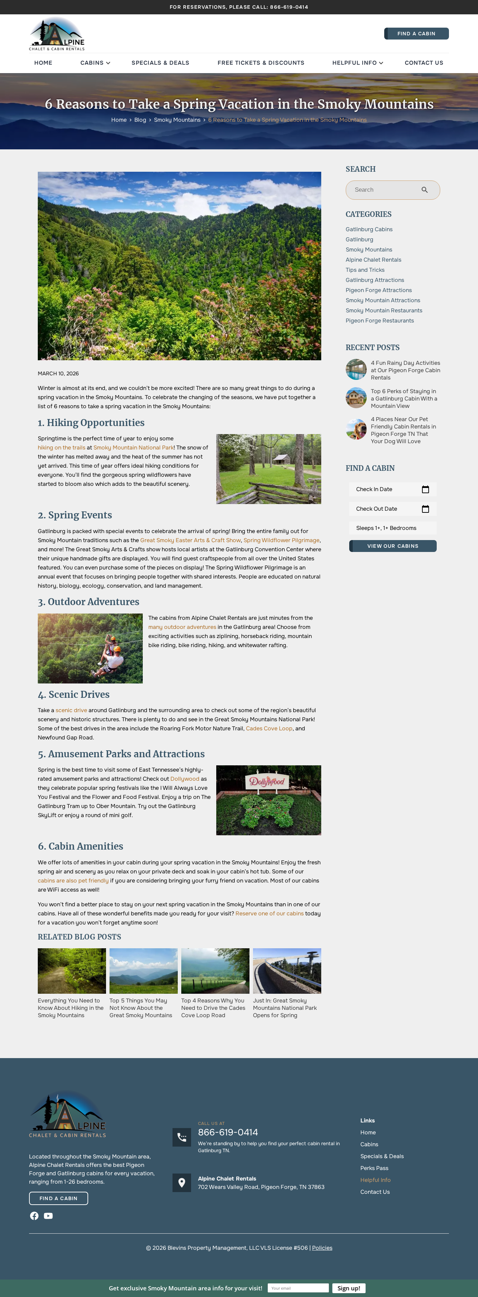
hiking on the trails (61, 447)
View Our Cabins (393, 546)
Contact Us (424, 62)
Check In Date (393, 489)
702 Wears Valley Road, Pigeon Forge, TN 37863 (261, 1187)
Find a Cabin (59, 1198)
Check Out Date (393, 509)
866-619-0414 (289, 7)
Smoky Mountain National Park (133, 447)
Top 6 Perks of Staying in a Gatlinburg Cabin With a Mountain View (404, 399)
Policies (322, 1248)
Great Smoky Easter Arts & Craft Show (190, 540)
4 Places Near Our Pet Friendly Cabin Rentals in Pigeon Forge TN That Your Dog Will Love (403, 430)
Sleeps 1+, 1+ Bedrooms (386, 528)
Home (43, 62)
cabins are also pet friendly (73, 880)
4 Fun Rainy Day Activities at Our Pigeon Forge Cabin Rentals (405, 370)
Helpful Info (354, 62)
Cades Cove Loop (269, 728)
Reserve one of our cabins (270, 913)
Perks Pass (374, 1168)
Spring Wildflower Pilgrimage (281, 540)
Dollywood (184, 778)
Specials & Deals (161, 62)
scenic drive (71, 710)
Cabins (92, 62)
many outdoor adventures (182, 627)
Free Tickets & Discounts (261, 62)
